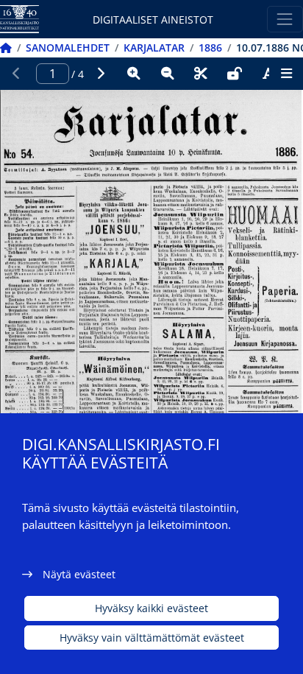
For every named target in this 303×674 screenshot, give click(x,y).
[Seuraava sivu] (100, 73)
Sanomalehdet (68, 48)
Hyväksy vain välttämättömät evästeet (152, 638)
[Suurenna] (134, 73)
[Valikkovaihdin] (285, 19)
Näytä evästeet (79, 574)
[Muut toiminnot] (286, 73)
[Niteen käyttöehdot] (234, 73)
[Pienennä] (167, 73)
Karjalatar (154, 48)
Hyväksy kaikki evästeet (151, 608)
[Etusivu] (6, 48)
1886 (210, 48)
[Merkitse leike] (200, 73)
